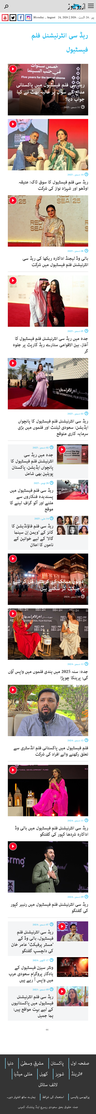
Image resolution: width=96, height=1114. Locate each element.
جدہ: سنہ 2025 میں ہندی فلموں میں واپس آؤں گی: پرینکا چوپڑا (48, 674)
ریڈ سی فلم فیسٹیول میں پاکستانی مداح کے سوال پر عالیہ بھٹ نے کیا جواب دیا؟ (50, 92)
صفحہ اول (80, 1063)
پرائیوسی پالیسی (80, 1097)
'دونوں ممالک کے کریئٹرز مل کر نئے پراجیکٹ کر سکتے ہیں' (49, 585)
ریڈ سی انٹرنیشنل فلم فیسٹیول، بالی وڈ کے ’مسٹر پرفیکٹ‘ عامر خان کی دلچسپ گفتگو (32, 941)
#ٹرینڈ (77, 1074)
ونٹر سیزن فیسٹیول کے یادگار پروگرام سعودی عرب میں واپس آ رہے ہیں (30, 974)
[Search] (6, 7)
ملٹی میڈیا (23, 1074)
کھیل (44, 1074)
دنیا (10, 1063)
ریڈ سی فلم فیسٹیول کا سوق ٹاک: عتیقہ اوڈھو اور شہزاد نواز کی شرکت (53, 185)
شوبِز (59, 1074)
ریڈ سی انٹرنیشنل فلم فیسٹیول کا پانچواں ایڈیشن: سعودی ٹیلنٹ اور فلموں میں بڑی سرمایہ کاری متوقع (53, 427)
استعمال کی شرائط (53, 1097)
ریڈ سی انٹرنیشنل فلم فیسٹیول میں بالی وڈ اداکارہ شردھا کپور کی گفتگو (51, 831)
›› (47, 1029)
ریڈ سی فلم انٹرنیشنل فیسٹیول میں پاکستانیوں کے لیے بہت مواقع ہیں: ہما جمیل (32, 1006)
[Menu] (91, 6)
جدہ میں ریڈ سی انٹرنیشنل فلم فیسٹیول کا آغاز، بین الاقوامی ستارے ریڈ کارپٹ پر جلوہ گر (50, 345)
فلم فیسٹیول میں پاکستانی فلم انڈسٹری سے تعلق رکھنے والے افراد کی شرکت (50, 751)
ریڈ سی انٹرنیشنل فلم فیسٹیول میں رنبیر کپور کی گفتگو (49, 907)
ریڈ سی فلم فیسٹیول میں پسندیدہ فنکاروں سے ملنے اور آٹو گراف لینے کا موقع (31, 500)
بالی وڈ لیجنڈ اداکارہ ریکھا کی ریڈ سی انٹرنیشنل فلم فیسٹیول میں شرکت (55, 261)
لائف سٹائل (48, 1084)
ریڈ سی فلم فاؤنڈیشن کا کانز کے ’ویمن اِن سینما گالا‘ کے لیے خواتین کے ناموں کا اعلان (32, 535)
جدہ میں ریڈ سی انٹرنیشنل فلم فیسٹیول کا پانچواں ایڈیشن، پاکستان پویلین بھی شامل (32, 464)
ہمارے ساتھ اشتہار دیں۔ (21, 1097)
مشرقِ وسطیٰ (32, 1063)
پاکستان (57, 1063)
